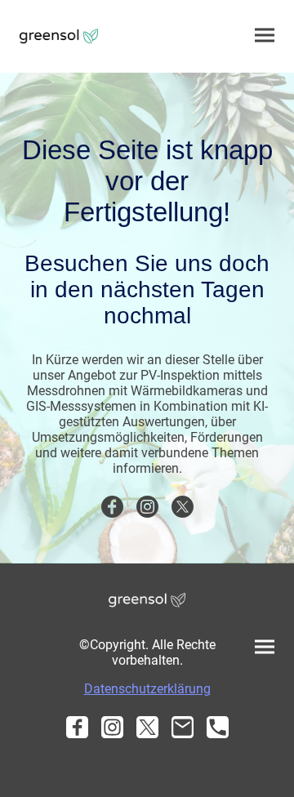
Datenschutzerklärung (147, 689)
